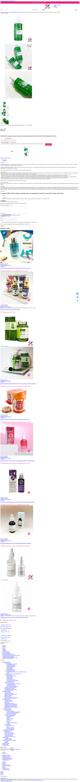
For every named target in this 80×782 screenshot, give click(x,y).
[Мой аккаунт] (74, 10)
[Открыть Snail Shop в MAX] (77, 293)
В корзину (48, 144)
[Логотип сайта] (47, 8)
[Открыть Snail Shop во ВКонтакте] (77, 297)
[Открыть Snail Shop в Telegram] (77, 300)
